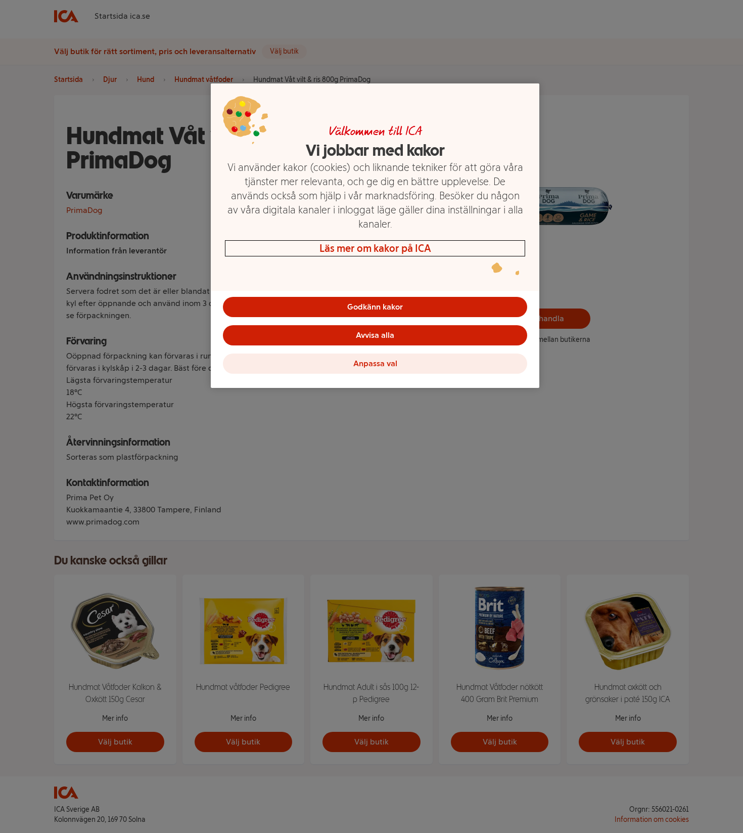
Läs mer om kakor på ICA (375, 248)
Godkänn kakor (375, 307)
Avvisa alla (375, 335)
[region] (375, 235)
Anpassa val (375, 363)
